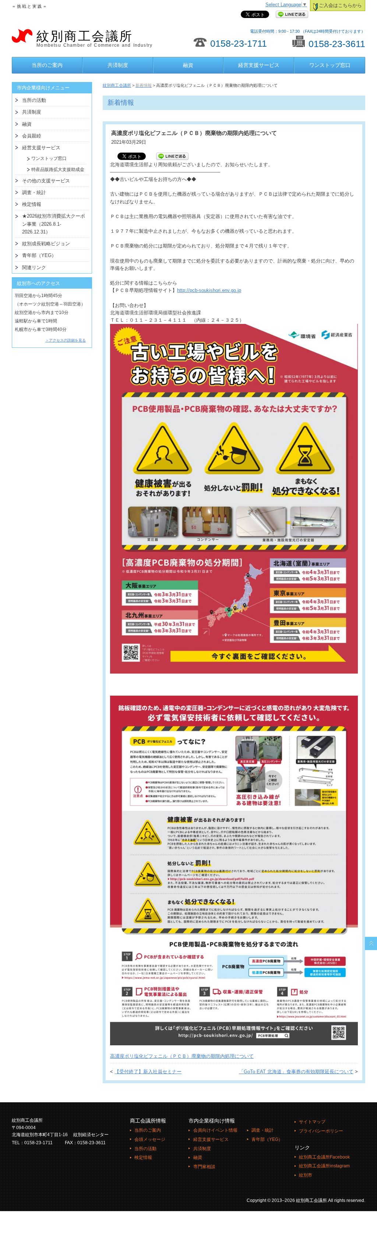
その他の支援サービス (46, 180)
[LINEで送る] (292, 15)
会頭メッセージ (149, 1139)
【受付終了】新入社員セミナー (148, 1071)
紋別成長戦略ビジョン (46, 243)
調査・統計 (34, 192)
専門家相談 (204, 1166)
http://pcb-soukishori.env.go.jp (209, 290)
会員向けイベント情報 (215, 1130)
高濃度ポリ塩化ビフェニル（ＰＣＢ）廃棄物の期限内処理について (182, 1056)
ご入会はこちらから (340, 5)
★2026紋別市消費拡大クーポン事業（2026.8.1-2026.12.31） (53, 224)
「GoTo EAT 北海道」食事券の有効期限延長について (296, 1071)
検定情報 (31, 204)
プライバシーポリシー (321, 1131)
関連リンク (34, 267)
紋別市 (305, 1175)
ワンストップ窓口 (329, 65)
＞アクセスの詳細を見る (65, 340)
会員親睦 (31, 136)
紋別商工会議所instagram (324, 1165)
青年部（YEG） (39, 255)
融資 (188, 65)
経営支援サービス (258, 65)
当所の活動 (34, 100)
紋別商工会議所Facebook (324, 1157)
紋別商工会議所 (94, 38)
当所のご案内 (47, 65)
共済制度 (118, 65)
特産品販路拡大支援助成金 (55, 169)
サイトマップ (312, 1121)
